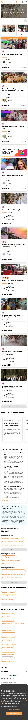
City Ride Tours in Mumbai (9, 596)
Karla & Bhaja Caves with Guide (12, 351)
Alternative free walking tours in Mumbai (13, 545)
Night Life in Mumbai (7, 599)
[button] (8, 30)
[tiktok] (13, 679)
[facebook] (5, 679)
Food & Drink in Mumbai (8, 592)
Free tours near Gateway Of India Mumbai (13, 571)
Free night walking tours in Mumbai (11, 560)
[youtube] (8, 679)
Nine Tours (8, 61)
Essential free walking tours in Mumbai (12, 538)
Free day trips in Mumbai (8, 557)
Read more (5, 500)
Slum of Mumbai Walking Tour (12, 210)
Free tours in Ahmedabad (9, 644)
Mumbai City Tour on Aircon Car (12, 281)
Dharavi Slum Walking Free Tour (12, 175)
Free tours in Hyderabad (8, 634)
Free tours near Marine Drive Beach (11, 577)
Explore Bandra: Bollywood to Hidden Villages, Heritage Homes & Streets (13, 90)
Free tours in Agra (7, 640)
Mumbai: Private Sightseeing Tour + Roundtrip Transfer (13, 245)
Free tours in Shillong (7, 658)
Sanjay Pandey (9, 98)
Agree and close (14, 713)
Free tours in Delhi (7, 616)
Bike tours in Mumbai (7, 563)
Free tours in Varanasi (8, 620)
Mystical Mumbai (10, 216)
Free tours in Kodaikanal (8, 651)
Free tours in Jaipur (20, 623)
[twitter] (10, 679)
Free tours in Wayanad (8, 661)
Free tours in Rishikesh (8, 654)
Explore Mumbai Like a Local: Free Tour (13, 127)
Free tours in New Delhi (8, 613)
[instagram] (2, 679)
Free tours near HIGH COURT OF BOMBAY (12, 574)
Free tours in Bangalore (8, 637)
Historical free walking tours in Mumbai (12, 541)
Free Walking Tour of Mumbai (12, 54)
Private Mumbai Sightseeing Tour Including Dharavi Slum (13, 316)
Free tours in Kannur (7, 647)
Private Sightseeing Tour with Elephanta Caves (12, 387)
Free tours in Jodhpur (8, 630)
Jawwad (8, 182)
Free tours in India (10, 6)
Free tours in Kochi (7, 623)
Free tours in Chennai (7, 627)
